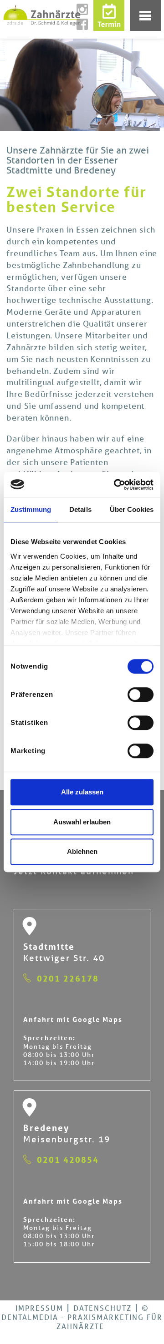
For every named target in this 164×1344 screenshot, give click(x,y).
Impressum (39, 1308)
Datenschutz (102, 1308)
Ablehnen (82, 851)
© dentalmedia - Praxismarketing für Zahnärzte (82, 1317)
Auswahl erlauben (82, 822)
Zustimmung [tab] (30, 509)
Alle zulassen (82, 792)
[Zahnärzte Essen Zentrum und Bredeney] (75, 15)
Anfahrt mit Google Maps (73, 1019)
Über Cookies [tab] (132, 509)
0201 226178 (68, 978)
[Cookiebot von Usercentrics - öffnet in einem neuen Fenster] (116, 485)
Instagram (86, 9)
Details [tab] (80, 509)
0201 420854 (68, 1160)
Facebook (86, 24)
